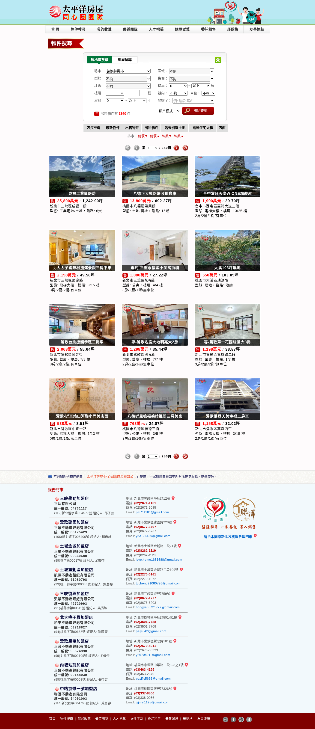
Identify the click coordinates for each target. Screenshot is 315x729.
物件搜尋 (78, 29)
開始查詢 (200, 111)
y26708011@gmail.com (153, 655)
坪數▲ (179, 136)
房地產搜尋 (99, 60)
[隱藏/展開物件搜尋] (218, 60)
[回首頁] (77, 5)
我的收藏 (104, 29)
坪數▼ (167, 136)
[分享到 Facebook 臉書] (233, 719)
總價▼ (143, 136)
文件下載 (137, 718)
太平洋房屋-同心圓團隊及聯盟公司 (112, 476)
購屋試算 (182, 29)
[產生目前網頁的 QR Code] (225, 719)
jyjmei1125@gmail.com (152, 702)
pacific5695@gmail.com (153, 678)
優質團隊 (130, 29)
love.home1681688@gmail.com (159, 559)
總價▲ (155, 136)
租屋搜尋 (125, 60)
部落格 (232, 29)
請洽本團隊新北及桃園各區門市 (228, 537)
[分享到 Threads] (241, 719)
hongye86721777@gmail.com (158, 607)
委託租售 (208, 29)
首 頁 (55, 29)
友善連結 (257, 29)
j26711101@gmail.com (152, 512)
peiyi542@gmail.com (151, 631)
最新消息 (172, 718)
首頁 (52, 718)
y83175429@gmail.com (153, 536)
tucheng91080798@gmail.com (158, 583)
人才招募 (156, 29)
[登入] (249, 719)
